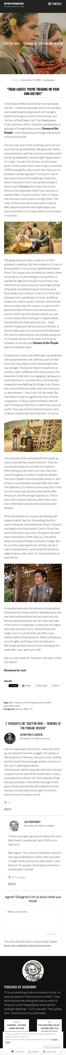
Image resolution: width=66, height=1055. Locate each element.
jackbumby (49, 80)
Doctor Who (45, 702)
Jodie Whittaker (11, 705)
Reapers (25, 186)
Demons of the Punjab (26, 702)
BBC (11, 702)
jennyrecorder (31, 734)
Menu (56, 3)
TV (31, 709)
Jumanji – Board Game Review (16, 1025)
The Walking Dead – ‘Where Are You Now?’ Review (49, 1027)
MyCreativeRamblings (14, 3)
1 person (21, 877)
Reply (8, 809)
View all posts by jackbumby (28, 1013)
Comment (51, 934)
